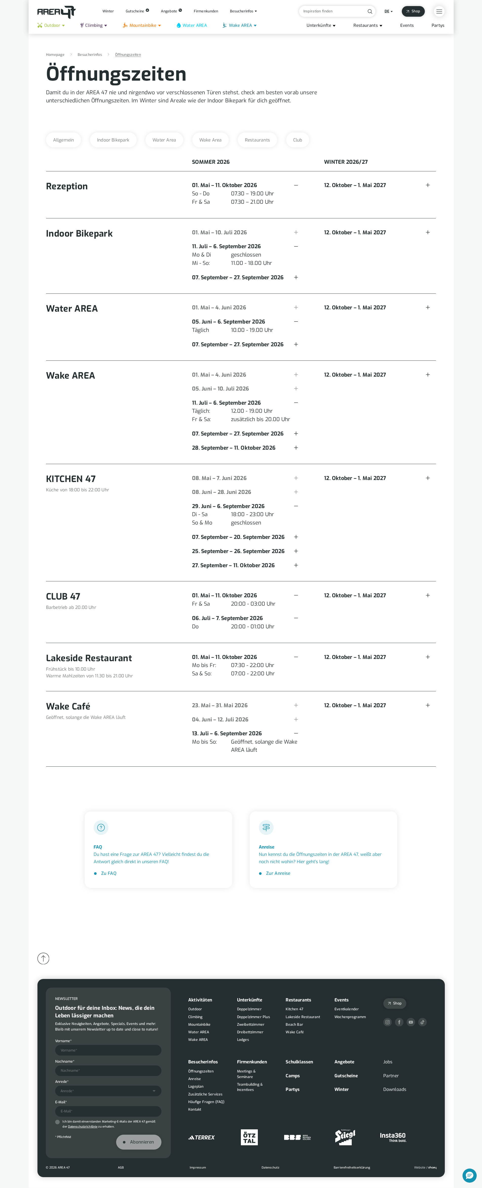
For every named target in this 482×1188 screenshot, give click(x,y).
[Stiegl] (345, 1137)
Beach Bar (294, 1024)
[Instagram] (387, 1022)
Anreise (194, 1079)
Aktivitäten (200, 1000)
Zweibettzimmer (250, 1024)
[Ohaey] (425, 1167)
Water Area (164, 140)
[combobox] (108, 1091)
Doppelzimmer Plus (253, 1017)
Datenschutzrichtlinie (82, 1127)
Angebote (344, 1062)
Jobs (387, 1062)
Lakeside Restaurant (303, 1017)
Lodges (243, 1040)
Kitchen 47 (294, 1009)
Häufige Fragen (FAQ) (206, 1102)
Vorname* (63, 1041)
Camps (293, 1076)
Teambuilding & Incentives (250, 1087)
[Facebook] (399, 1022)
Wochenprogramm (350, 1017)
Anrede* (62, 1082)
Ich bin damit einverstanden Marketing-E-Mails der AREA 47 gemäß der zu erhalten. (108, 1124)
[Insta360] (393, 1137)
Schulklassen (299, 1062)
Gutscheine (346, 1076)
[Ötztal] (249, 1137)
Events (407, 25)
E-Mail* (61, 1102)
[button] (470, 1176)
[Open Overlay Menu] (439, 11)
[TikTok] (422, 1022)
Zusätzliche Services (205, 1094)
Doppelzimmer (249, 1009)
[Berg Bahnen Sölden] (297, 1137)
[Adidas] (201, 1137)
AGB (121, 1168)
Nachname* (64, 1061)
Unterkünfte (319, 25)
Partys (438, 25)
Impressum (198, 1168)
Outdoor (52, 25)
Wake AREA (240, 25)
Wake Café (295, 1032)
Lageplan (195, 1086)
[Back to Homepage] (56, 12)
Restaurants (365, 25)
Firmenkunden (252, 1062)
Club (297, 140)
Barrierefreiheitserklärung (351, 1168)
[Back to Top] (43, 959)
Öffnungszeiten (201, 1071)
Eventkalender (346, 1009)
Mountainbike (143, 25)
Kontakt (194, 1109)
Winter (341, 1089)
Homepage (55, 54)
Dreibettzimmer (250, 1032)
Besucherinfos (90, 54)
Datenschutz (270, 1168)
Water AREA (195, 25)
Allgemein (63, 140)
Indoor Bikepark (113, 140)
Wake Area (210, 140)
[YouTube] (411, 1022)
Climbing (94, 25)
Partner (391, 1076)
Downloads (394, 1089)
